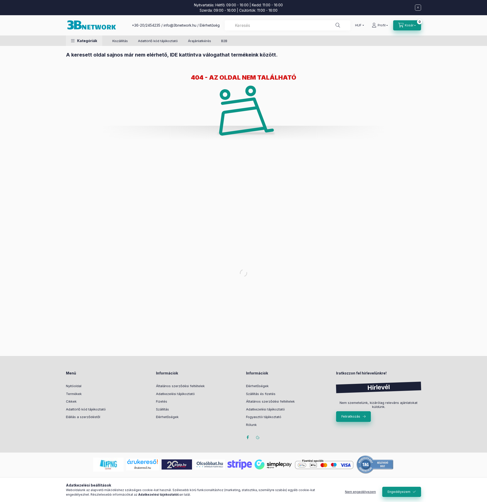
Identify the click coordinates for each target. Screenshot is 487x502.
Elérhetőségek (167, 417)
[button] (84, 40)
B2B (224, 41)
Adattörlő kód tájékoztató (158, 41)
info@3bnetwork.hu (180, 25)
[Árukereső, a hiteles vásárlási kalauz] (375, 464)
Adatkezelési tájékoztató (175, 394)
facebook (247, 437)
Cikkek (71, 401)
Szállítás (162, 409)
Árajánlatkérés (199, 41)
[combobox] (287, 25)
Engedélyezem (399, 492)
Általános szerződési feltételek (180, 386)
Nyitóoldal (73, 386)
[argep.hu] (177, 464)
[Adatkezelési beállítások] (258, 437)
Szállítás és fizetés (260, 394)
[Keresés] (338, 25)
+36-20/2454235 (146, 25)
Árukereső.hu (142, 467)
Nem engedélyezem (360, 492)
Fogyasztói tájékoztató (263, 417)
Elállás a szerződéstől (83, 417)
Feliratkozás (350, 416)
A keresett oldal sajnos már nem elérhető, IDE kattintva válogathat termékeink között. (172, 55)
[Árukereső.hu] (142, 461)
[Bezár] (418, 8)
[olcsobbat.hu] (210, 464)
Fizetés (161, 401)
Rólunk (251, 425)
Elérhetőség (210, 25)
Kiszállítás (120, 41)
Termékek (74, 394)
